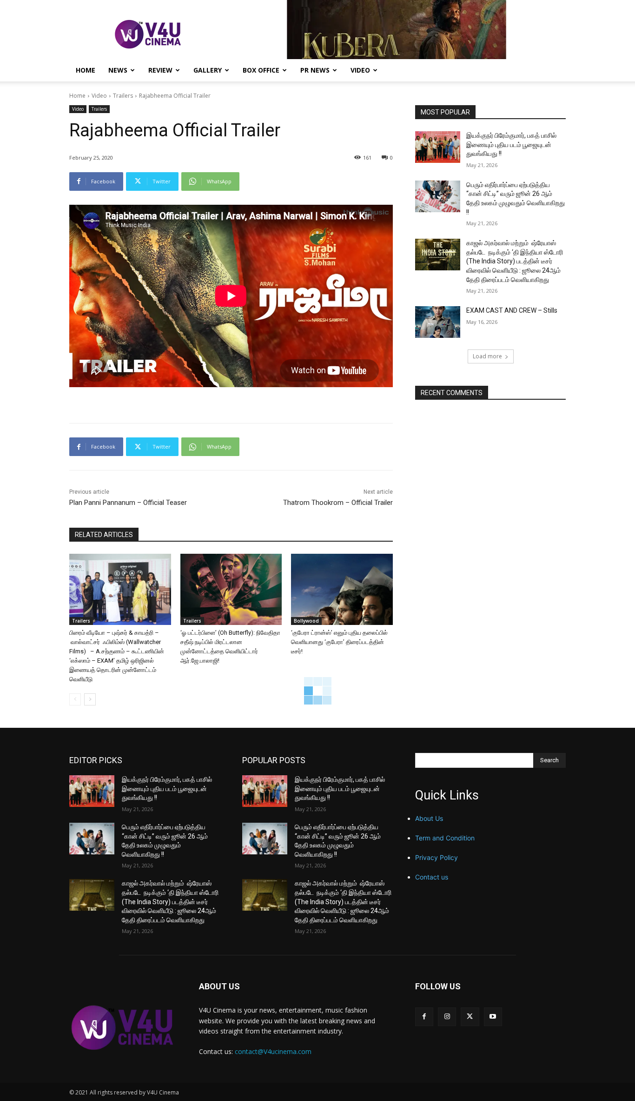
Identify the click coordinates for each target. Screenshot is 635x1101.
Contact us (431, 877)
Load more (487, 356)
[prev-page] (75, 699)
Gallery (207, 70)
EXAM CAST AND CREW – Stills (511, 310)
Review (160, 70)
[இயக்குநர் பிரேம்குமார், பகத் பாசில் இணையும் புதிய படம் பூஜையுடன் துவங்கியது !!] (437, 147)
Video (360, 70)
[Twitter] (470, 1016)
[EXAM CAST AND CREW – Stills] (437, 322)
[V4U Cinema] (123, 1027)
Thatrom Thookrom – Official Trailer (338, 502)
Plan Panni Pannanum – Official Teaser (128, 502)
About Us (429, 818)
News (117, 70)
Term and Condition (445, 838)
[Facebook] (424, 1016)
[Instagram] (447, 1016)
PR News (315, 70)
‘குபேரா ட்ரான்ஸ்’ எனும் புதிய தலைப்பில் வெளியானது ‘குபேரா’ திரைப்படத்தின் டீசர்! (339, 642)
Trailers (123, 96)
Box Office (261, 70)
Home (85, 70)
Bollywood (306, 621)
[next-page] (90, 699)
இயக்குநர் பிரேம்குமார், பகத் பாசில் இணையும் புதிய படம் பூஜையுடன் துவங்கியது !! (511, 144)
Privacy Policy (436, 857)
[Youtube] (493, 1016)
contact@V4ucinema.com (273, 1051)
